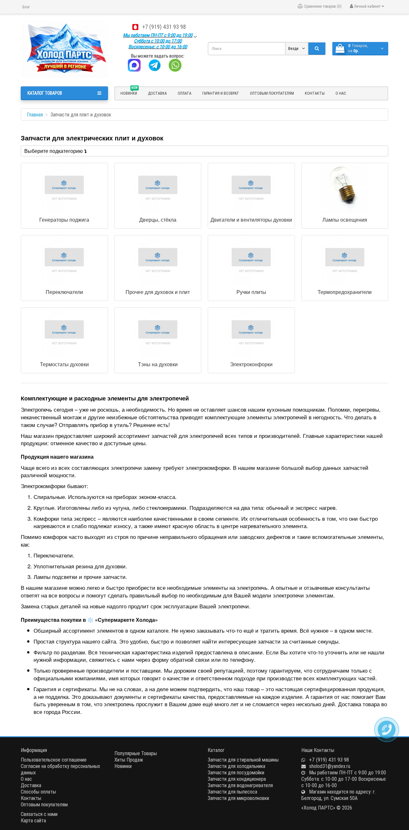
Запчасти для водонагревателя (240, 785)
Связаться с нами (39, 814)
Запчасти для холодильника (236, 766)
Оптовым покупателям (272, 93)
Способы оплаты (38, 791)
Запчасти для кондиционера (237, 779)
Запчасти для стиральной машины (243, 759)
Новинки (123, 766)
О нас (341, 93)
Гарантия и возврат (220, 93)
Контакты (315, 93)
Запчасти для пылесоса (232, 791)
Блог (26, 6)
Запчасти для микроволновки (238, 798)
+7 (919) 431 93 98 (164, 26)
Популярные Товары (135, 753)
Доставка (157, 93)
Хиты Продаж (128, 759)
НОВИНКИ (129, 92)
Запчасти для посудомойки (236, 772)
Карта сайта (33, 820)
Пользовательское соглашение (54, 759)
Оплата (184, 93)
